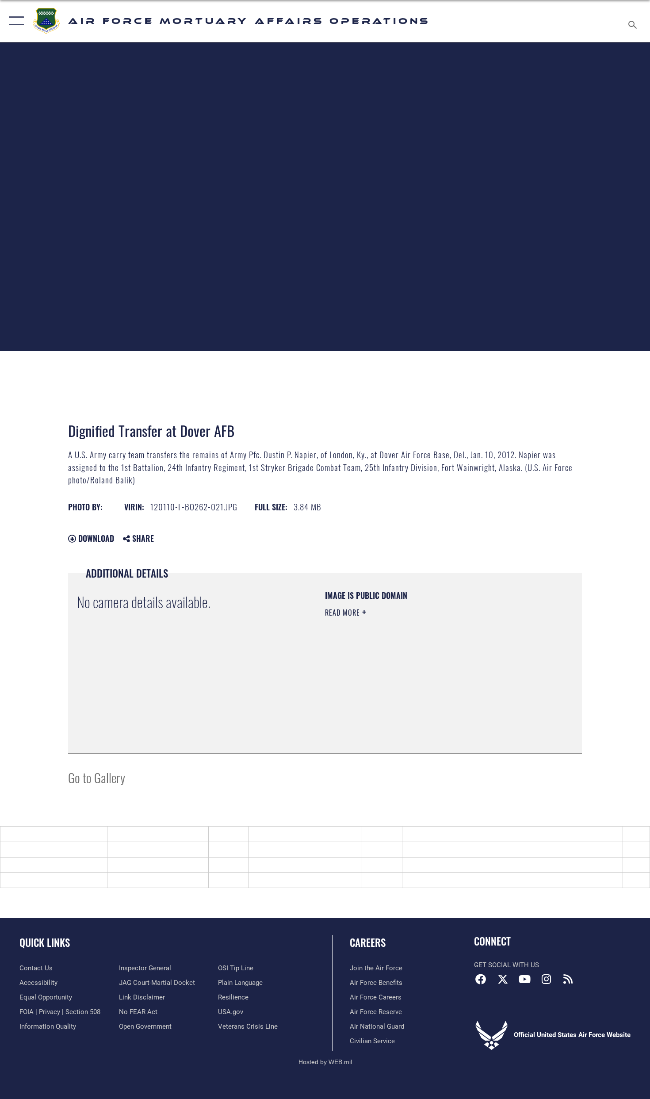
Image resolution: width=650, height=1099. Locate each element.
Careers (368, 942)
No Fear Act (271, 864)
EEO (11, 849)
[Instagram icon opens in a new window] (546, 979)
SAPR (14, 880)
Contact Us (270, 880)
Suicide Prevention (436, 864)
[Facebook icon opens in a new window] (480, 979)
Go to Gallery (96, 777)
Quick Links (44, 942)
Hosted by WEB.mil (325, 1061)
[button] (14, 21)
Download (95, 538)
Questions (127, 880)
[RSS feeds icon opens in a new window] (568, 979)
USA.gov (125, 864)
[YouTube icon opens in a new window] (524, 979)
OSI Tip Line (426, 880)
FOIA (119, 849)
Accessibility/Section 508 (446, 849)
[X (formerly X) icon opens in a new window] (502, 979)
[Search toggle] (634, 21)
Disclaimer (269, 849)
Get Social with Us (506, 965)
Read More (343, 612)
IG (8, 864)
